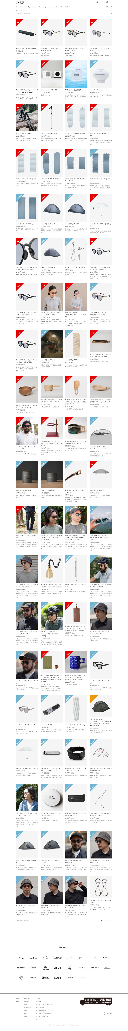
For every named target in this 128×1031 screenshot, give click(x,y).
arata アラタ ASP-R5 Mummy (50, 179)
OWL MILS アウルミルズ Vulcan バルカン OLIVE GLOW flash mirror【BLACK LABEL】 (75, 538)
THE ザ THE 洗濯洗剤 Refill (74, 90)
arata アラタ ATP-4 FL (23, 133)
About (109, 7)
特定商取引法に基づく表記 (44, 1013)
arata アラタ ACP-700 (23, 490)
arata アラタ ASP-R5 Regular (26, 224)
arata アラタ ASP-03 (47, 725)
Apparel (32, 7)
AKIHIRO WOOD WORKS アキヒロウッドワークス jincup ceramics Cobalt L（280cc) (76, 677)
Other (26, 1010)
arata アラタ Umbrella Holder (75, 267)
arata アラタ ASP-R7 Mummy (75, 725)
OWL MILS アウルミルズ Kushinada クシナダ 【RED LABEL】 (99, 538)
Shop (100, 7)
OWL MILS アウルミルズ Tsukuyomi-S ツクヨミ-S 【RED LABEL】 (75, 315)
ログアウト (39, 1019)
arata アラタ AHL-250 (48, 360)
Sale (67, 7)
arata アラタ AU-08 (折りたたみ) (27, 768)
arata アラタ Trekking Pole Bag (26, 48)
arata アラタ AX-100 (72, 224)
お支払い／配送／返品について (45, 1004)
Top (17, 11)
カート (38, 998)
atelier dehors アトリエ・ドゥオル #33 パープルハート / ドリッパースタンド (52, 443)
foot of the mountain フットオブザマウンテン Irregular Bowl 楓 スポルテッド (75, 402)
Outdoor (20, 7)
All (50, 7)
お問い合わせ (40, 1007)
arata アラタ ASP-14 (72, 360)
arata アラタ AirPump (97, 90)
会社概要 (38, 1001)
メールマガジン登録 (42, 1016)
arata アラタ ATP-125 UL (49, 133)
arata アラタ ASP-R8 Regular (26, 179)
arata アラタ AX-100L (48, 224)
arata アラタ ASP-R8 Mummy (75, 133)
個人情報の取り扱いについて (44, 1010)
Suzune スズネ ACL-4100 (49, 90)
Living (42, 7)
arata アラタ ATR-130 (48, 267)
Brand (59, 7)
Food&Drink (27, 1007)
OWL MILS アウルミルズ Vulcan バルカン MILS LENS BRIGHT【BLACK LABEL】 (51, 538)
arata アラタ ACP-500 (48, 490)
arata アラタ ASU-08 (97, 490)
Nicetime (58, 1025)
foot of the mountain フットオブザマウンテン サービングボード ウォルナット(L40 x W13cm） (75, 628)
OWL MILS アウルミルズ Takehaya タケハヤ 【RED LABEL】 (49, 634)
